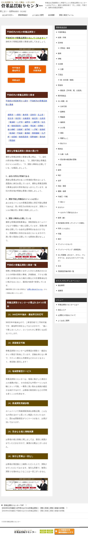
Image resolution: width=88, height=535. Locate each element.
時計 (59, 175)
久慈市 (42, 118)
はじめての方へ (8, 15)
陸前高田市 (16, 126)
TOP (14, 505)
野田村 (12, 140)
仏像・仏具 (64, 154)
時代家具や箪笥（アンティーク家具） (71, 223)
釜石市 (35, 118)
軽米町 (12, 133)
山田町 (25, 126)
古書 (61, 69)
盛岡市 (10, 115)
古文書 (60, 64)
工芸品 (60, 75)
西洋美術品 (62, 96)
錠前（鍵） (62, 218)
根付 (59, 239)
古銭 (59, 165)
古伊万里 (63, 106)
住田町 (14, 137)
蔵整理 (60, 291)
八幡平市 (36, 122)
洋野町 (40, 126)
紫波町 (12, 122)
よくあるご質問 (38, 15)
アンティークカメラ (65, 244)
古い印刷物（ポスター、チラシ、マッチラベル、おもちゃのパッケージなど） (71, 258)
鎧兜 (59, 170)
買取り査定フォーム (66, 15)
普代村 (42, 137)
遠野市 (27, 122)
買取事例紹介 (23, 15)
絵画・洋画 (62, 37)
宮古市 (10, 118)
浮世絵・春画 (65, 48)
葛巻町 (27, 133)
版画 (59, 53)
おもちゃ (61, 207)
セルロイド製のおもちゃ (69, 212)
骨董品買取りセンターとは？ (68, 305)
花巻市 (33, 115)
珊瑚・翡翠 (62, 191)
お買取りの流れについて (67, 315)
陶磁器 (62, 117)
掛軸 (59, 59)
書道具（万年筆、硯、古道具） (71, 90)
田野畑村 (34, 137)
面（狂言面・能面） (67, 80)
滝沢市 (18, 118)
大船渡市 (26, 118)
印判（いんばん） (64, 228)
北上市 (40, 115)
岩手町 (27, 129)
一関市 (18, 115)
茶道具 (60, 85)
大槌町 (20, 129)
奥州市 (25, 115)
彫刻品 (60, 149)
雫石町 (33, 126)
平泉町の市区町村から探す (17, 101)
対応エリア (62, 310)
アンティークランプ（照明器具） (70, 249)
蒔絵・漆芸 (62, 186)
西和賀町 (36, 133)
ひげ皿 (62, 128)
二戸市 (20, 122)
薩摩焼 (62, 112)
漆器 (61, 133)
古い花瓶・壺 (63, 101)
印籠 (59, 234)
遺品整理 (61, 285)
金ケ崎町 (11, 129)
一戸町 (35, 129)
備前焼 (62, 122)
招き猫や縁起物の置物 (68, 159)
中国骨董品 (62, 32)
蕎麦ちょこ (64, 138)
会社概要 (51, 15)
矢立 (59, 266)
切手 (59, 181)
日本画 (60, 43)
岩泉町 (42, 129)
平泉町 (20, 133)
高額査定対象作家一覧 (66, 271)
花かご (62, 202)
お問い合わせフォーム (35, 289)
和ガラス (63, 143)
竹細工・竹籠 (63, 196)
